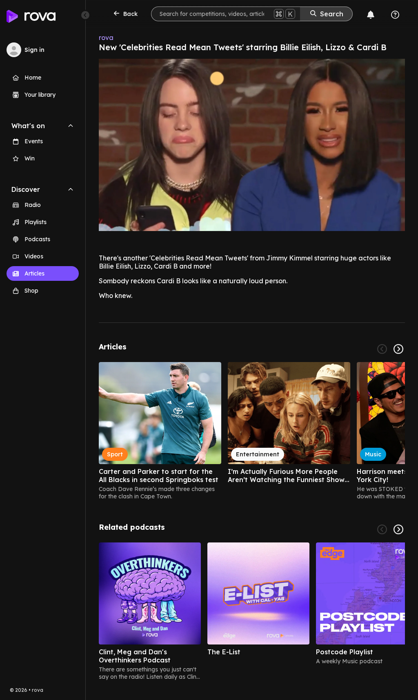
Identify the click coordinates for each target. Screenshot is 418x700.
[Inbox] (370, 14)
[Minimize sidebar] (85, 15)
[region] (252, 431)
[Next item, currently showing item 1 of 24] (398, 349)
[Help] (395, 14)
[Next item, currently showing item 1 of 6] (398, 529)
